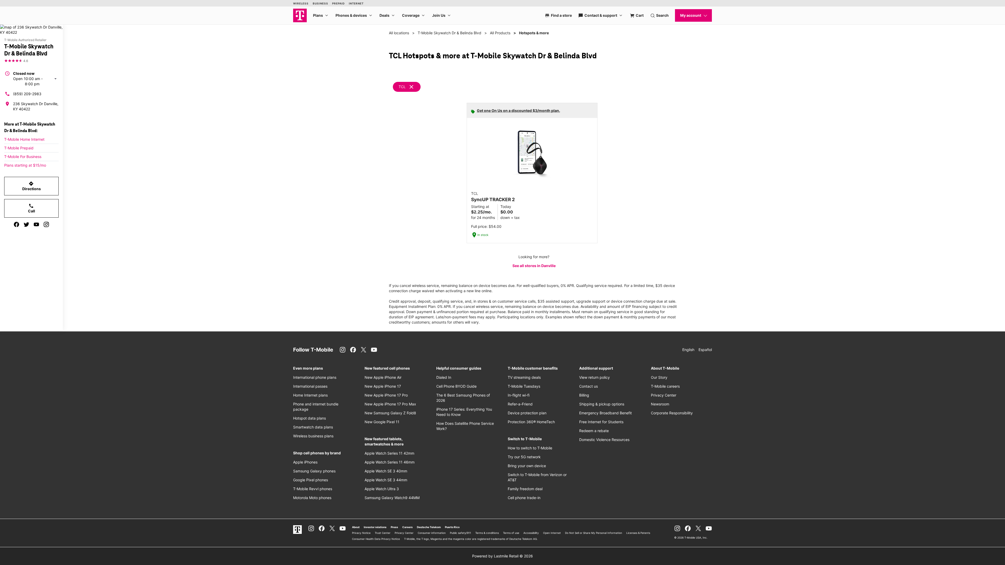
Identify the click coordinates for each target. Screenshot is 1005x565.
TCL (402, 86)
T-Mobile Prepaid (19, 148)
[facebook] (16, 224)
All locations (399, 33)
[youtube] (36, 224)
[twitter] (26, 224)
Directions (31, 186)
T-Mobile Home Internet (24, 139)
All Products (500, 33)
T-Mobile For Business (22, 156)
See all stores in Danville (534, 265)
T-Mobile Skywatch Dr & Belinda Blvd (449, 33)
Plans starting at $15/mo (25, 165)
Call (31, 208)
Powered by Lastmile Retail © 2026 (502, 556)
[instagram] (46, 224)
